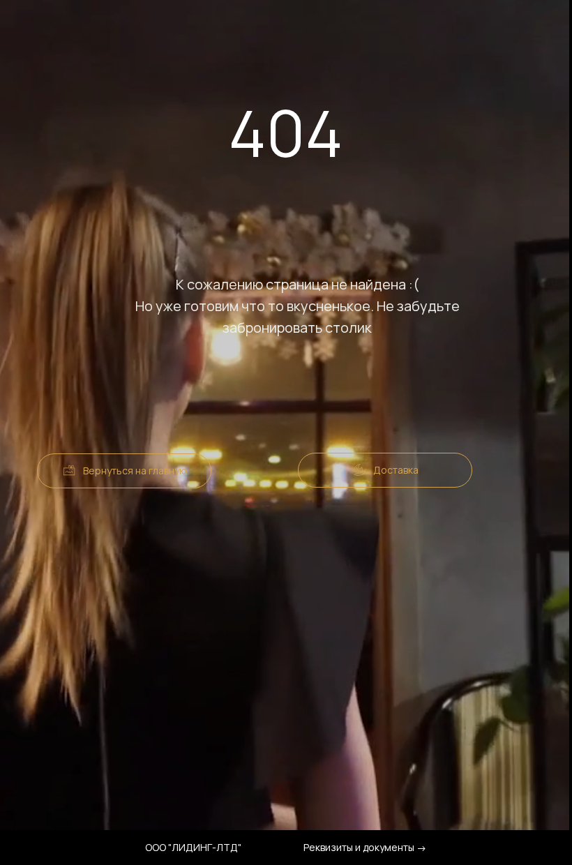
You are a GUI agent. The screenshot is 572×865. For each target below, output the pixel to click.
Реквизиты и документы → (365, 847)
